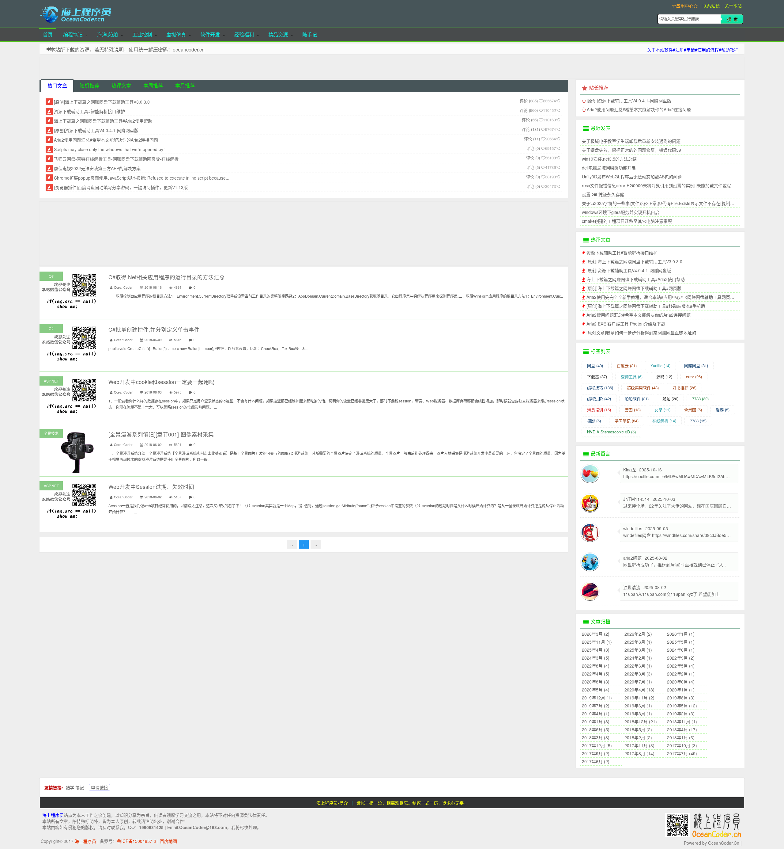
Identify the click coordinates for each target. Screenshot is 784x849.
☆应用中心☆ (685, 5)
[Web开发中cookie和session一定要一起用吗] (70, 395)
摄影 (594, 421)
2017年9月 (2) (595, 753)
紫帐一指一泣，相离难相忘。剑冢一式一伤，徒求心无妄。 (412, 803)
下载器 (597, 376)
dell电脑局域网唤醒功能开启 (609, 168)
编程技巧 (600, 387)
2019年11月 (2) (639, 698)
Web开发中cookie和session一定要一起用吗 (161, 382)
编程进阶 (599, 399)
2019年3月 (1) (638, 713)
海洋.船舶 (107, 34)
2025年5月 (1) (681, 642)
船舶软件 (637, 399)
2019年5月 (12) (682, 705)
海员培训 (599, 410)
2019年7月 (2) (595, 705)
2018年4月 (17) (682, 729)
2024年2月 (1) (638, 658)
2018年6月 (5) (595, 729)
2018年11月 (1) (682, 721)
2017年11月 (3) (639, 745)
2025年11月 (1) (597, 642)
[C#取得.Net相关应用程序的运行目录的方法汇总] (70, 290)
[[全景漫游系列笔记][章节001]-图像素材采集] (70, 470)
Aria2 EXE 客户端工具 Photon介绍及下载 (625, 324)
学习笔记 (627, 421)
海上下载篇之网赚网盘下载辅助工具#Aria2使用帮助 (103, 121)
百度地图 (168, 841)
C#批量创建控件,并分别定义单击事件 (154, 329)
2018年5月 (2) (638, 729)
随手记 (309, 34)
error (694, 376)
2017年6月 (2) (595, 761)
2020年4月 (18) (639, 690)
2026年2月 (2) (638, 634)
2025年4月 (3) (595, 650)
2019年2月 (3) (681, 713)
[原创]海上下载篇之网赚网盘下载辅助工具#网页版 (633, 288)
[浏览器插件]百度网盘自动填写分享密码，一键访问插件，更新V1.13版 (121, 187)
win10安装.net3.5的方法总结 (609, 159)
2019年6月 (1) (638, 705)
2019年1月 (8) (595, 721)
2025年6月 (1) (638, 642)
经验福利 (244, 34)
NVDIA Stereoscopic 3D (611, 432)
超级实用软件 (643, 387)
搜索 (732, 19)
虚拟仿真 (176, 34)
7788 (700, 399)
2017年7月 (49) (682, 753)
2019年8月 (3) (681, 698)
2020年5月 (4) (595, 690)
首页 (48, 34)
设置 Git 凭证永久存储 (603, 194)
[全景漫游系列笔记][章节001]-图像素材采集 (161, 434)
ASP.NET (51, 380)
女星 (662, 410)
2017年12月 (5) (597, 745)
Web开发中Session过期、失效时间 (151, 486)
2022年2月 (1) (681, 674)
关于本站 (733, 5)
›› (315, 545)
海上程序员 (53, 815)
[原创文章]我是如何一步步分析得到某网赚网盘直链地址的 (641, 332)
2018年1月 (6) (681, 737)
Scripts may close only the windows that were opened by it (110, 149)
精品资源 (278, 34)
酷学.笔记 (75, 787)
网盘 (595, 365)
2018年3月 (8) (595, 737)
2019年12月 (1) (597, 698)
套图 (633, 410)
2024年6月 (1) (681, 650)
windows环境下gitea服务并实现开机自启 (620, 212)
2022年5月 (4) (681, 666)
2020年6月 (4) (681, 682)
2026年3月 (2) (595, 634)
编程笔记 (73, 34)
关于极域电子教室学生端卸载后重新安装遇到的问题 (631, 141)
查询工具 (632, 376)
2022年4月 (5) (595, 674)
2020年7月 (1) (638, 682)
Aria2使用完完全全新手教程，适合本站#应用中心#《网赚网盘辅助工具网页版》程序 (666, 297)
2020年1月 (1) (681, 690)
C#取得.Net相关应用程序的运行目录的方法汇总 (166, 277)
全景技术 (51, 433)
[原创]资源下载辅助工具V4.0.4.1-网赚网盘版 (96, 130)
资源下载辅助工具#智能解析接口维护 (89, 111)
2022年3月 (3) (638, 674)
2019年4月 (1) (595, 713)
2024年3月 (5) (595, 658)
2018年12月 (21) (640, 721)
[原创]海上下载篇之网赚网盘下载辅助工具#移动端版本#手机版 (645, 306)
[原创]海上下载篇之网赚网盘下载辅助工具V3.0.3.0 (102, 102)
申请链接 (99, 787)
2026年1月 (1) (681, 634)
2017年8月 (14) (639, 753)
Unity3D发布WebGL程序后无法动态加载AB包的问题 (632, 176)
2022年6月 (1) (638, 666)
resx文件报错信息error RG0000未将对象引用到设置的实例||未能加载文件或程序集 (661, 185)
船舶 (670, 399)
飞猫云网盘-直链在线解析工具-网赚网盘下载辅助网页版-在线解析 (116, 159)
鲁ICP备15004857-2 (136, 841)
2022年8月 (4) (595, 666)
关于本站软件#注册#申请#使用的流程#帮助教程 (692, 50)
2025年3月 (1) (638, 650)
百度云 (627, 365)
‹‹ (291, 545)
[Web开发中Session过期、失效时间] (70, 500)
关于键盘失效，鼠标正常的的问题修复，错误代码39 (631, 150)
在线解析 (664, 421)
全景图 (693, 410)
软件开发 (210, 34)
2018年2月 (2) (638, 737)
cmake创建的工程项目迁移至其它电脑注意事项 (627, 221)
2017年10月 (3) (682, 745)
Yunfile (660, 365)
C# (51, 276)
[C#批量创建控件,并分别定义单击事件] (70, 343)
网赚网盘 (696, 365)
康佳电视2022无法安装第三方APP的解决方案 (97, 168)
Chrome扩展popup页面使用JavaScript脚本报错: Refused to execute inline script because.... (142, 178)
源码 (664, 376)
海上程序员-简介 (332, 803)
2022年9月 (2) (681, 658)
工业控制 (142, 34)
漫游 (722, 410)
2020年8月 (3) (595, 682)
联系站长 (711, 5)
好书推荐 (684, 387)
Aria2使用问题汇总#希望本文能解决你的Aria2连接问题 (106, 140)
